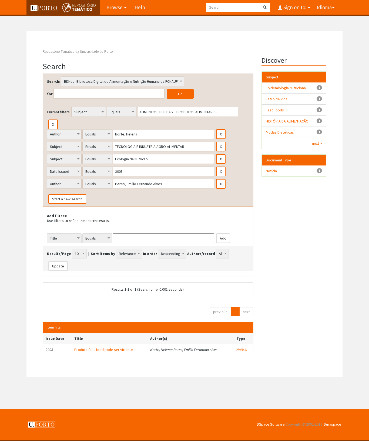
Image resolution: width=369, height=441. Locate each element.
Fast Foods (275, 110)
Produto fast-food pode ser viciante (103, 349)
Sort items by (103, 253)
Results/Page (59, 253)
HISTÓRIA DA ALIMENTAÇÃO (287, 121)
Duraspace (332, 424)
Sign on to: (294, 7)
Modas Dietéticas (280, 132)
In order (150, 253)
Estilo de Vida (276, 99)
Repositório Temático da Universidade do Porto (78, 51)
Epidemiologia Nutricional (286, 87)
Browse (115, 7)
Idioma (324, 7)
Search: (53, 81)
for (50, 93)
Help (140, 7)
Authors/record (201, 253)
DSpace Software (271, 424)
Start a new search (67, 199)
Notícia (241, 349)
